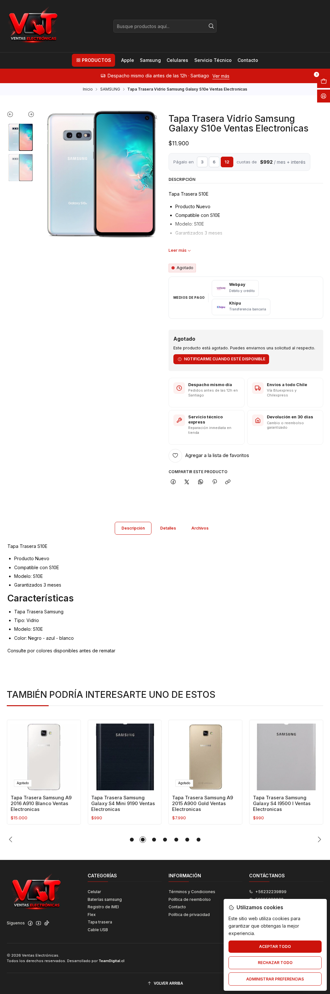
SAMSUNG (110, 89)
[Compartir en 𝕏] (187, 482)
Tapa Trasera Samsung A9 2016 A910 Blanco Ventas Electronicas (41, 804)
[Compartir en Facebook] (173, 482)
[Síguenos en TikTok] (47, 923)
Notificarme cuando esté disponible (224, 358)
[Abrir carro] (323, 81)
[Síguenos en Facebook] (30, 923)
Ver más (201, 76)
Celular (94, 891)
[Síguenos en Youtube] (38, 923)
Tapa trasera (100, 922)
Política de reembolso (190, 899)
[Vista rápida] (70, 755)
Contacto (177, 906)
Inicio (88, 89)
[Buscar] (211, 26)
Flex (92, 914)
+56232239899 (270, 891)
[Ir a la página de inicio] (33, 26)
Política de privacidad (189, 914)
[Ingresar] (323, 96)
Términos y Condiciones (192, 891)
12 (227, 161)
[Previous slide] (14, 116)
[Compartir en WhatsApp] (201, 482)
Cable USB (98, 929)
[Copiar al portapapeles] (228, 482)
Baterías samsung (105, 899)
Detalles (168, 528)
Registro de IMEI (103, 906)
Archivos (200, 528)
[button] (93, 60)
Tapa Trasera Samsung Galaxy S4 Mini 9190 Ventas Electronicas (123, 804)
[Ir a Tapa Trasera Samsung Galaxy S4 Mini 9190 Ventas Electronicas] (124, 757)
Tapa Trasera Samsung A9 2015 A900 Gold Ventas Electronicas (202, 804)
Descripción (133, 528)
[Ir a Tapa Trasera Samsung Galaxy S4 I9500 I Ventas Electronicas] (286, 757)
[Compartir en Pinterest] (214, 482)
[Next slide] (27, 116)
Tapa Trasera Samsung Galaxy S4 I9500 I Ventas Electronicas (282, 804)
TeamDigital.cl (111, 961)
